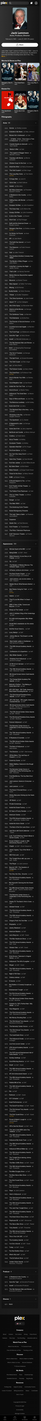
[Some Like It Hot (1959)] (20, 102)
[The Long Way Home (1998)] (33, 74)
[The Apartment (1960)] (8, 102)
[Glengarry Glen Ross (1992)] (8, 74)
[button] (36, 3)
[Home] (4, 3)
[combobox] (20, 3)
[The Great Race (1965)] (20, 74)
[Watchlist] (31, 3)
